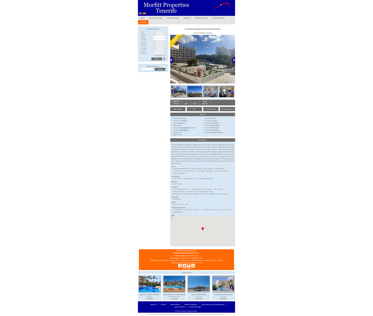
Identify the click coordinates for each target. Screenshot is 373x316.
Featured (187, 18)
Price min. (143, 46)
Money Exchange (195, 307)
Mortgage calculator (227, 109)
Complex (143, 39)
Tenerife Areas (175, 304)
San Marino (184, 130)
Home (142, 18)
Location (143, 36)
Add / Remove (178, 109)
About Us (153, 304)
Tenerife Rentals (218, 18)
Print (194, 109)
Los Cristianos (185, 127)
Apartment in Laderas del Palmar (149, 294)
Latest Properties (156, 18)
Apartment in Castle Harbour (223, 294)
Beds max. (143, 43)
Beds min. (143, 41)
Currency (143, 50)
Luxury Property (179, 307)
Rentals (163, 304)
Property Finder (173, 18)
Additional (144, 53)
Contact (143, 22)
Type (142, 32)
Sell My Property (201, 18)
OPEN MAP (186, 269)
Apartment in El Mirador (199, 294)
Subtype (143, 34)
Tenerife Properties (190, 304)
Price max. (143, 48)
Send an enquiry (211, 109)
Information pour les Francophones (213, 304)
